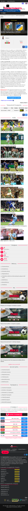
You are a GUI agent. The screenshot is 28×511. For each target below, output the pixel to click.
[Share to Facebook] (23, 47)
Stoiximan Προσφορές (6, 387)
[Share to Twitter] (26, 47)
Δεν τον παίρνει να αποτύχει (8, 131)
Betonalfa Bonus (5, 282)
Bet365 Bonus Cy (4, 493)
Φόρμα (7, 41)
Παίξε (24, 418)
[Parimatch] (22, 110)
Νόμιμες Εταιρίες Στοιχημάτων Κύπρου (14, 438)
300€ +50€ (15, 424)
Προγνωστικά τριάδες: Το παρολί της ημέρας (10, 323)
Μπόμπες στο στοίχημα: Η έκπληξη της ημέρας (11, 305)
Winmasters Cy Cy (4, 473)
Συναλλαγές (14, 449)
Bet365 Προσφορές (6, 399)
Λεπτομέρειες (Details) (15, 421)
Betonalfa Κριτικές (6, 379)
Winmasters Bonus (6, 271)
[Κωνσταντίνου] (12, 152)
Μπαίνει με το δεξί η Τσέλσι (8, 212)
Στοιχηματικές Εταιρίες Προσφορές (8, 450)
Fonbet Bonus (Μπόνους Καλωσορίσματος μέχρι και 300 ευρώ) (13, 276)
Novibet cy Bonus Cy (5, 487)
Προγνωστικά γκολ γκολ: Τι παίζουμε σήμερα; (10, 341)
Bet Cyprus (3, 1)
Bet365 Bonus (5, 279)
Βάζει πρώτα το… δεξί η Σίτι (8, 240)
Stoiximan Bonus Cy (5, 485)
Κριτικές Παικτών (22, 449)
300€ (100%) (15, 429)
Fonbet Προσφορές (6, 397)
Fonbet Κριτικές (5, 377)
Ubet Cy (2, 481)
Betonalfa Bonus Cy (5, 494)
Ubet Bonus (4, 284)
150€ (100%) (15, 427)
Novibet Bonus (5, 269)
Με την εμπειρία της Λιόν (7, 185)
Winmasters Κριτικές (6, 372)
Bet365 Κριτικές (5, 381)
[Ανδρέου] (12, 125)
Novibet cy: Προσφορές (7, 390)
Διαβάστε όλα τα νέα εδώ (13, 364)
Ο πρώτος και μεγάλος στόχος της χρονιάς (11, 172)
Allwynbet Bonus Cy (5, 489)
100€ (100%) (15, 435)
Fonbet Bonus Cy (4, 491)
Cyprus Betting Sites (11, 1)
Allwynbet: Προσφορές (6, 394)
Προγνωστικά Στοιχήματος (9, 15)
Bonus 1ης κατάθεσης (5, 449)
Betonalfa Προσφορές (6, 402)
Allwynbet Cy (3, 474)
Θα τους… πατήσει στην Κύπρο (8, 145)
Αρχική (1, 15)
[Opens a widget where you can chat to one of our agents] (5, 452)
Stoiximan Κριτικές (6, 369)
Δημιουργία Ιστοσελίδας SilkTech (14, 507)
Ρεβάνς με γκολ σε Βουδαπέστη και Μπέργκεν (12, 158)
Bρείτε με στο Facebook (7, 100)
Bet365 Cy (3, 478)
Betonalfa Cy (3, 480)
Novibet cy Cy (3, 471)
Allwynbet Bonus (5, 273)
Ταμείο (21, 41)
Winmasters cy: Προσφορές (7, 392)
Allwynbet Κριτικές (6, 374)
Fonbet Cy (3, 476)
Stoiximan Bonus (5, 266)
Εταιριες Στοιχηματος (15, 414)
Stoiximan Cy (3, 469)
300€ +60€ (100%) (15, 418)
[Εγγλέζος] (12, 138)
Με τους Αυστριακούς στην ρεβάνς (9, 199)
